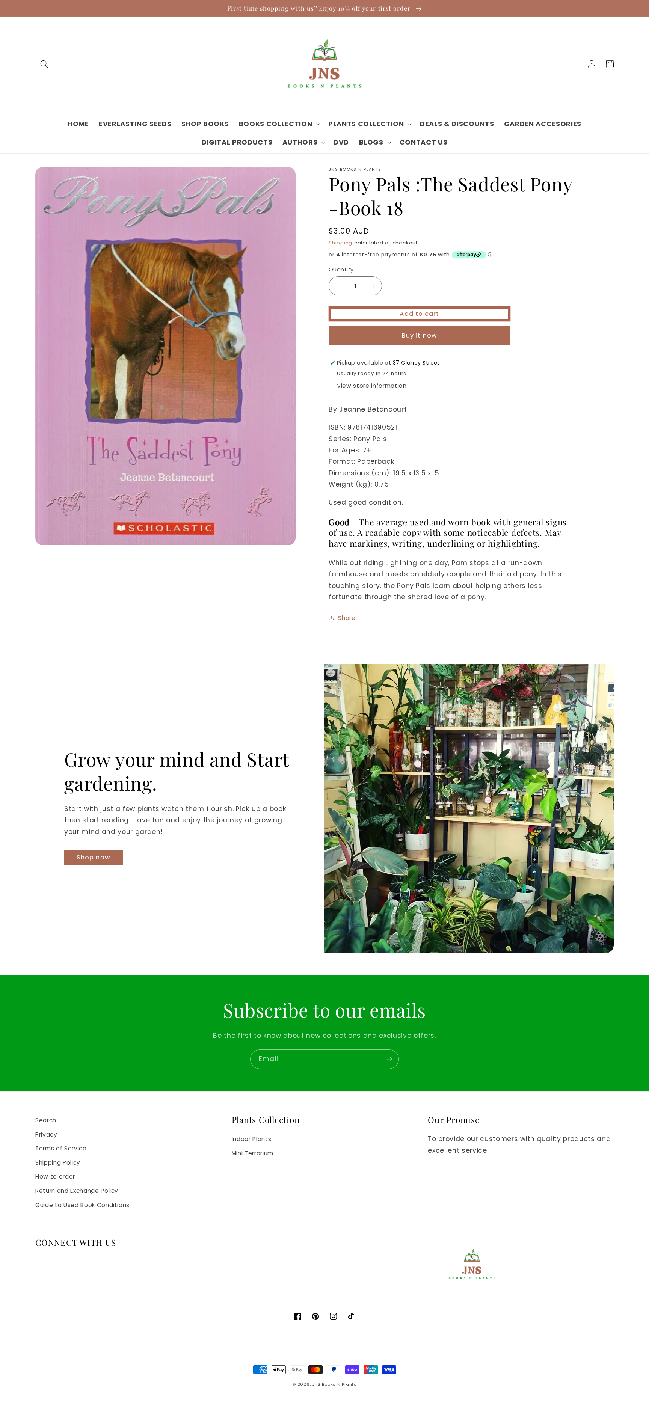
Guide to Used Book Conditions (82, 1205)
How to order (55, 1176)
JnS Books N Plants (334, 1384)
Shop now (93, 857)
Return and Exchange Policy (76, 1191)
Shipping (340, 242)
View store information (372, 386)
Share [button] (346, 618)
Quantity (341, 269)
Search (45, 1120)
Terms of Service (61, 1148)
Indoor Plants (252, 1139)
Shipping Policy (57, 1163)
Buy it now (419, 335)
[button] (44, 64)
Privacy (46, 1134)
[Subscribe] (389, 1059)
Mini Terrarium (252, 1153)
